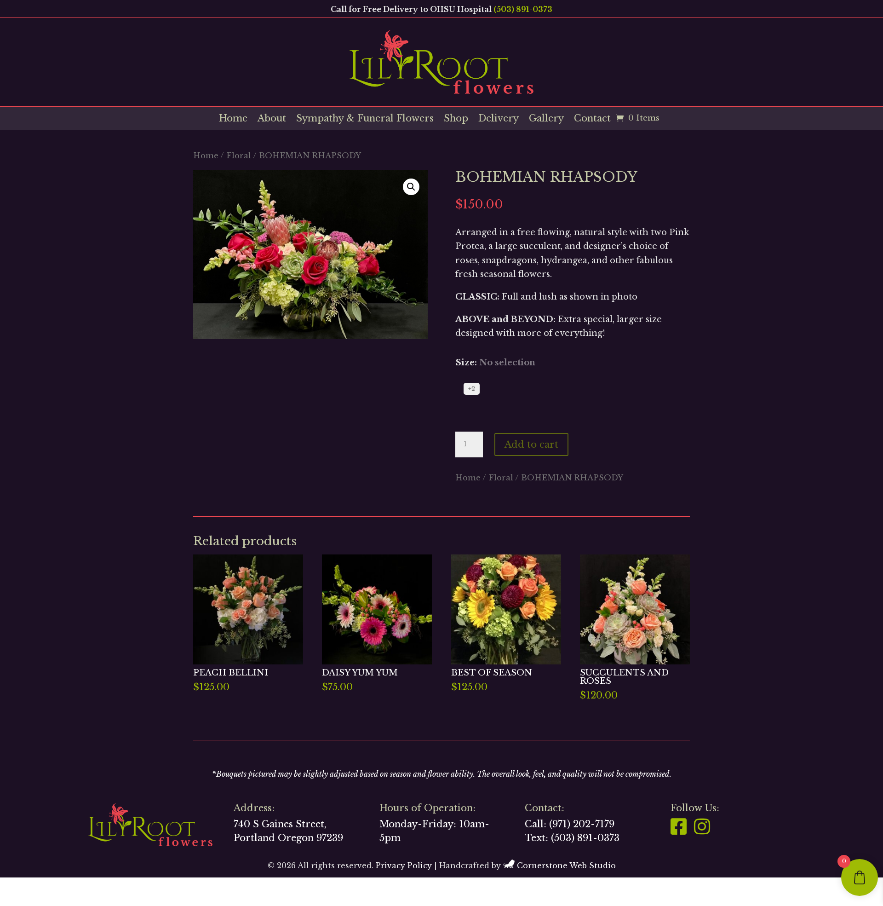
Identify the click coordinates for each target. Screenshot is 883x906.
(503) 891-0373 (522, 9)
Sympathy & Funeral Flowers (365, 119)
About (272, 119)
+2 (471, 388)
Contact (592, 119)
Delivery (498, 119)
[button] (411, 187)
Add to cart (531, 444)
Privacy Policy (404, 865)
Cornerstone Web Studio (566, 865)
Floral (238, 155)
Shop (456, 119)
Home (233, 119)
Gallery (546, 119)
